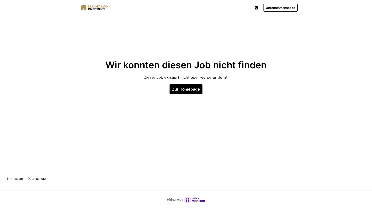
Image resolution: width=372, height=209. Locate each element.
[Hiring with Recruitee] (186, 200)
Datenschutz (37, 179)
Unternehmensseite (280, 8)
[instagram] (256, 8)
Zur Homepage (186, 89)
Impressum (15, 179)
